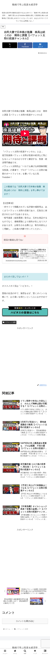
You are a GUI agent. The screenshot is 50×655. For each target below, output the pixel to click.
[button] (45, 438)
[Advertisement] (25, 81)
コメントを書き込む (25, 621)
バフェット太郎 (10, 322)
